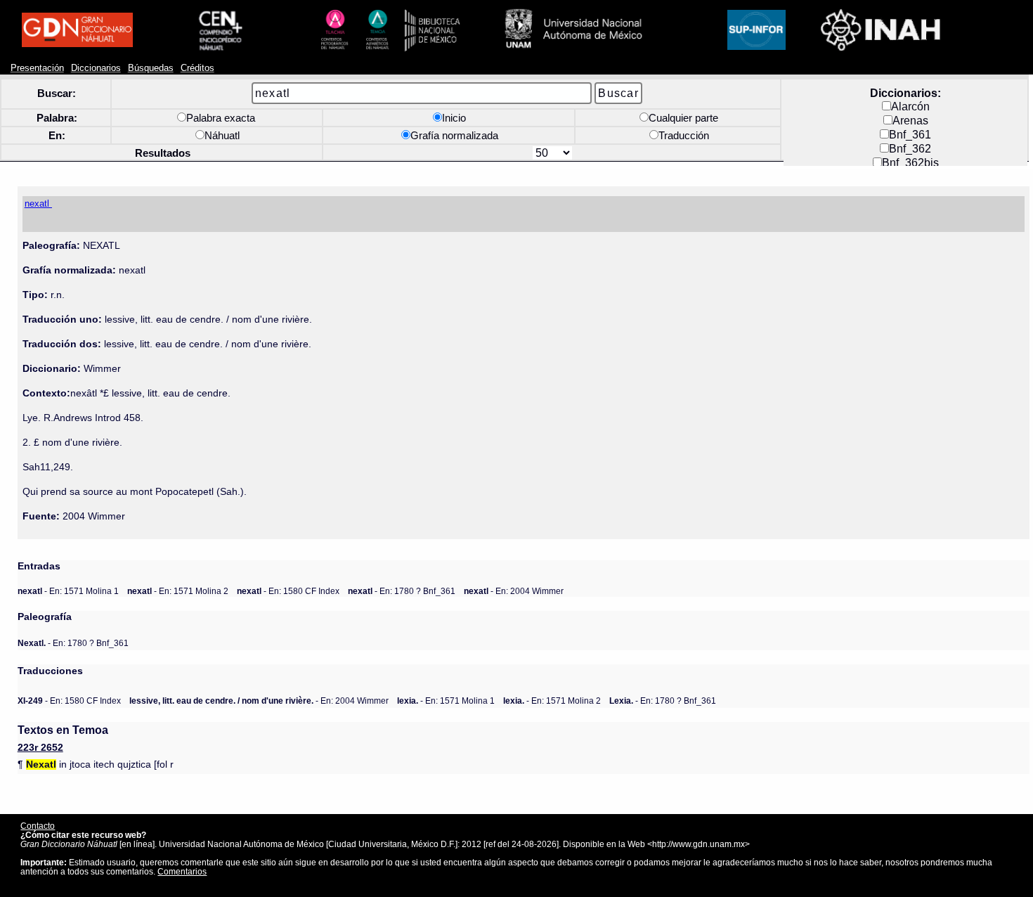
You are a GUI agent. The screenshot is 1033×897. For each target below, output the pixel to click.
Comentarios (182, 871)
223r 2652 (40, 747)
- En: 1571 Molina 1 (68, 590)
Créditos (197, 68)
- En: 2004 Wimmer (514, 590)
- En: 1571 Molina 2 (177, 590)
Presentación (37, 68)
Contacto (37, 825)
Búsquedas (151, 68)
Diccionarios (96, 68)
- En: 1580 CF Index (288, 590)
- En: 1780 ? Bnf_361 (401, 590)
